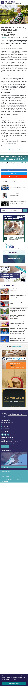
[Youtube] (5, 434)
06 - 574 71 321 (20, 163)
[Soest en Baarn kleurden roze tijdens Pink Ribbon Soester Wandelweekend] (4, 317)
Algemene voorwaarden (7, 471)
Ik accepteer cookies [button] (14, 683)
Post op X (14, 173)
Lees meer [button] (13, 679)
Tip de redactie (15, 176)
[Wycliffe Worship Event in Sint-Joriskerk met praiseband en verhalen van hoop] (4, 324)
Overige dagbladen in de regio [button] (9, 467)
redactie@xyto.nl (7, 426)
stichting (4, 145)
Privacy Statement (5, 476)
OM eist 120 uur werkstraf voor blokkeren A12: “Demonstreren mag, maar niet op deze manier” (17, 338)
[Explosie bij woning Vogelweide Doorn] (4, 304)
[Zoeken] (25, 210)
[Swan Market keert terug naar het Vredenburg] (4, 291)
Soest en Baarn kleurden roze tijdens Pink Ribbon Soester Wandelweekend (17, 317)
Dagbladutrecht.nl (10, 2)
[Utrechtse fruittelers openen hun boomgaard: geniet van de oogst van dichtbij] (4, 311)
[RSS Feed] (8, 434)
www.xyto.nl (6, 428)
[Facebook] (2, 434)
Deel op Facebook (15, 170)
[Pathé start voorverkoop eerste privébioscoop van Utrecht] (4, 298)
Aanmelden (5, 446)
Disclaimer (4, 474)
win (12, 145)
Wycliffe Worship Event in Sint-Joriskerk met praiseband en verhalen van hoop (17, 323)
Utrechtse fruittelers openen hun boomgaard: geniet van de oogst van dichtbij (18, 310)
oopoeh (9, 145)
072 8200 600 (6, 425)
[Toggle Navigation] (25, 3)
